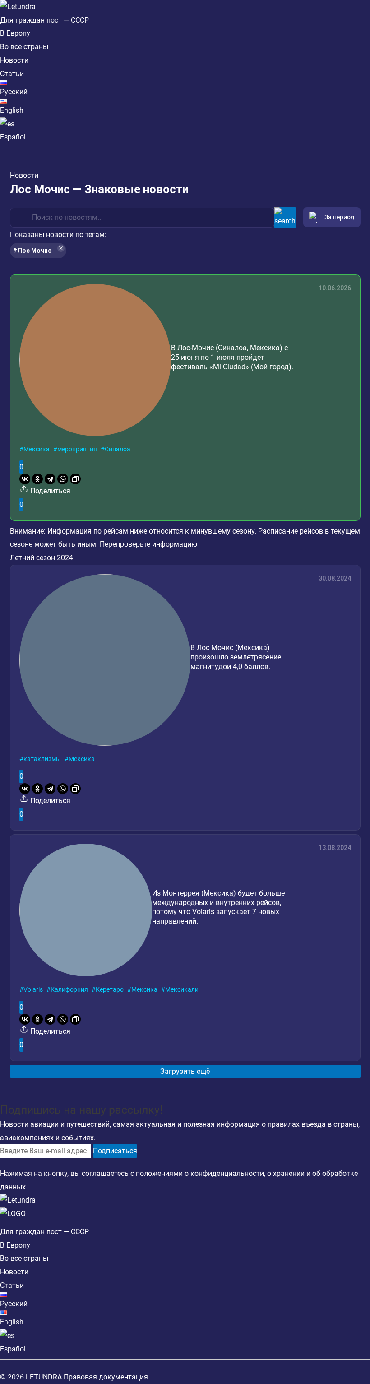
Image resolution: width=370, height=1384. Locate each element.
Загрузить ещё (185, 1071)
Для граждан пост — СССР (44, 20)
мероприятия (77, 449)
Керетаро (110, 989)
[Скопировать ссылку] (75, 479)
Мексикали (182, 989)
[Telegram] (50, 479)
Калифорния (69, 989)
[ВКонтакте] (24, 479)
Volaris (33, 989)
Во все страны (24, 46)
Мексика (36, 449)
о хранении (286, 1173)
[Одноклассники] (37, 479)
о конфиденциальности (224, 1173)
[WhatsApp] (62, 479)
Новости (14, 60)
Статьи (12, 74)
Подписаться (115, 1151)
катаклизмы (42, 758)
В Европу (15, 33)
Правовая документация (106, 1377)
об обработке (335, 1173)
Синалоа (117, 449)
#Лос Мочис (32, 250)
